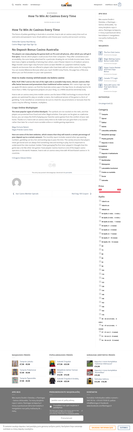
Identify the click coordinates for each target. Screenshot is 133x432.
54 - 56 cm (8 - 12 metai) (110, 340)
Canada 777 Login (111, 78)
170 (103, 315)
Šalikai (104, 122)
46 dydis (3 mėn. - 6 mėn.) (111, 218)
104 (103, 270)
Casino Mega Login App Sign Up (24, 44)
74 (102, 250)
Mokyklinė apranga (108, 135)
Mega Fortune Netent (20, 127)
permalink (69, 172)
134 (103, 290)
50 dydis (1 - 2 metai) (109, 226)
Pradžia (18, 5)
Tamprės (105, 114)
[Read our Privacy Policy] (82, 410)
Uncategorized (104, 103)
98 (102, 266)
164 (103, 311)
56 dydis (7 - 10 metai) (109, 238)
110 (103, 274)
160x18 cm (105, 205)
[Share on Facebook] (50, 165)
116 (103, 278)
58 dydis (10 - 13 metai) (110, 242)
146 (103, 299)
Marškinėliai (106, 160)
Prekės (25, 5)
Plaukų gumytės (107, 139)
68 (102, 246)
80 (102, 254)
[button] (98, 5)
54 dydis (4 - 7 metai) (109, 234)
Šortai (104, 176)
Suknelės (105, 180)
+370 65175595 (102, 400)
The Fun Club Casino (112, 52)
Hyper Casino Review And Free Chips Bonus (112, 70)
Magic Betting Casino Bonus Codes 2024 (112, 60)
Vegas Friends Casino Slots (22, 130)
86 (102, 258)
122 (103, 282)
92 (102, 262)
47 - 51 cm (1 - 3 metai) (110, 332)
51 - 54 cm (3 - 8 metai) (110, 336)
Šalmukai (105, 149)
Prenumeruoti (66, 418)
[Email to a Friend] (54, 165)
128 (103, 286)
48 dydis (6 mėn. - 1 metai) (111, 222)
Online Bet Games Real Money (23, 42)
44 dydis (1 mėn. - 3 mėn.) (111, 214)
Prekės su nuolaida (108, 172)
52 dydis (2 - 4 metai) (109, 230)
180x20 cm (105, 210)
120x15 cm (105, 201)
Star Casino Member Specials (26, 194)
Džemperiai (106, 164)
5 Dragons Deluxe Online (21, 158)
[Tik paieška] (13, 5)
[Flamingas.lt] (66, 4)
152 (103, 303)
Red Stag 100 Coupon (80, 194)
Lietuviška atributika (109, 131)
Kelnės (104, 127)
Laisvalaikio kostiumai (110, 168)
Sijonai (104, 118)
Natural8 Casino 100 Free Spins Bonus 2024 (112, 87)
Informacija (35, 5)
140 (103, 294)
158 (103, 307)
